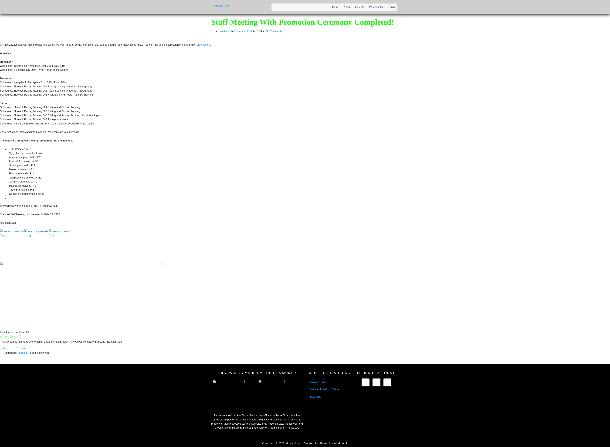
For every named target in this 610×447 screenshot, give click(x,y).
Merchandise (376, 7)
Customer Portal (317, 389)
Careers (359, 7)
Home (335, 7)
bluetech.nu (203, 44)
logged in (23, 352)
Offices (335, 389)
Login (391, 7)
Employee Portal (317, 382)
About (347, 7)
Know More (314, 396)
